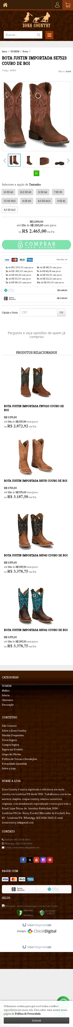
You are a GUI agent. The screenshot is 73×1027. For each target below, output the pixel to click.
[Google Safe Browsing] (48, 912)
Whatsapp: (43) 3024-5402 (18, 843)
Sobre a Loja (9, 768)
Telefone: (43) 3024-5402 (17, 839)
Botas (25, 51)
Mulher (6, 690)
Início (4, 51)
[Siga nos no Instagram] (43, 860)
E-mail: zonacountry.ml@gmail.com (21, 847)
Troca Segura (9, 740)
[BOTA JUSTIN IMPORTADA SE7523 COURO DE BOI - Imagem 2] (29, 160)
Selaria (6, 695)
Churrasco (7, 700)
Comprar (36, 244)
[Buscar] (38, 35)
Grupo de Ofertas (11, 754)
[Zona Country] (36, 19)
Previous (4, 160)
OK (61, 312)
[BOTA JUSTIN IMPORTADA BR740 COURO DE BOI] (35, 546)
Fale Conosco (9, 725)
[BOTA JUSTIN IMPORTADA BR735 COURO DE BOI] (35, 471)
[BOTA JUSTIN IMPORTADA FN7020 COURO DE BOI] (35, 397)
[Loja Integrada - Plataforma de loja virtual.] (37, 947)
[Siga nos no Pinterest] (50, 860)
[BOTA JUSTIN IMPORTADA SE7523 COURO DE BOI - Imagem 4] (59, 160)
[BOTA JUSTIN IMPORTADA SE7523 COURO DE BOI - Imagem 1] (14, 160)
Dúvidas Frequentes (13, 735)
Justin (68, 71)
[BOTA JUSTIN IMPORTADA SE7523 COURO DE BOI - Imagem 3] (44, 160)
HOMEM (14, 51)
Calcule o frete (10, 312)
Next (68, 159)
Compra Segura (10, 744)
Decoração (8, 704)
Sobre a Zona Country (14, 730)
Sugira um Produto (12, 749)
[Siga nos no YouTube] (36, 860)
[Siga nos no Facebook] (23, 860)
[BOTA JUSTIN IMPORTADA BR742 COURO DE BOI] (35, 621)
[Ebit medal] (8, 906)
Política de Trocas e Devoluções (19, 759)
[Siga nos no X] (29, 860)
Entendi (36, 1020)
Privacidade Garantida (14, 763)
